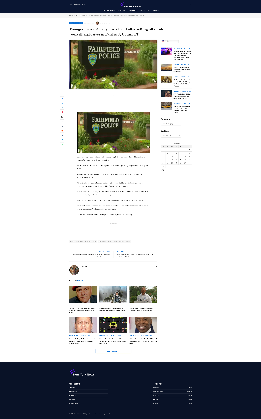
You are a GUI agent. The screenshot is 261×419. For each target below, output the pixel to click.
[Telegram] (62, 140)
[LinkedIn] (62, 108)
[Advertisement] (113, 101)
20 (176, 160)
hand (94, 241)
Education (144, 10)
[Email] (62, 117)
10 (163, 156)
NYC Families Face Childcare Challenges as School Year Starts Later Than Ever (182, 96)
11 (167, 156)
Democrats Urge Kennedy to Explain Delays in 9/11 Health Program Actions (112, 309)
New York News (108, 10)
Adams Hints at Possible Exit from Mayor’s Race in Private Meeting (141, 309)
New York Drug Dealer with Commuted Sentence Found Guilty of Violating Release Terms (83, 341)
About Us (72, 388)
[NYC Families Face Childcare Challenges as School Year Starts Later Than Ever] (166, 93)
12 (172, 156)
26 (172, 163)
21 (180, 160)
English (167, 41)
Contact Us (72, 395)
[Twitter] (62, 103)
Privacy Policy (73, 403)
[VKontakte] (62, 135)
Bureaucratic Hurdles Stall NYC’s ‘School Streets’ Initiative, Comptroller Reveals (182, 109)
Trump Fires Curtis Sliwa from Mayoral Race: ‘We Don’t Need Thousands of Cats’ (82, 310)
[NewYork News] (130, 4)
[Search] (191, 4)
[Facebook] (62, 98)
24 (163, 163)
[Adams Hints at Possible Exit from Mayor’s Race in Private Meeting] (143, 294)
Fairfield (88, 241)
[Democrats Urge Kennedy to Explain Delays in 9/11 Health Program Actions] (113, 294)
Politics (121, 10)
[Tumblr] (62, 126)
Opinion (156, 10)
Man (115, 241)
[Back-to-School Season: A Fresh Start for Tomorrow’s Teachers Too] (166, 67)
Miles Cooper (106, 23)
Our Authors (73, 391)
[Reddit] (62, 131)
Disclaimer (72, 399)
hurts (110, 241)
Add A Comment (113, 351)
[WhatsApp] (62, 144)
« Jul (162, 170)
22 (185, 160)
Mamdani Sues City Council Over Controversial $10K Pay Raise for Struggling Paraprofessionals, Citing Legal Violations (182, 55)
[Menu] (71, 4)
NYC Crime (133, 10)
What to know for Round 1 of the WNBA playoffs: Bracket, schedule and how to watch (112, 341)
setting (121, 241)
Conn (72, 241)
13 (176, 156)
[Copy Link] (62, 121)
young (128, 241)
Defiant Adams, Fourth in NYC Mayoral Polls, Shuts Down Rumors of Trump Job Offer (143, 341)
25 (167, 163)
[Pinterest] (62, 112)
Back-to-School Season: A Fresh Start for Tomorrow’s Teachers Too (182, 70)
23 (189, 160)
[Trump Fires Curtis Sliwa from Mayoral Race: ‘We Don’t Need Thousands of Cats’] (83, 294)
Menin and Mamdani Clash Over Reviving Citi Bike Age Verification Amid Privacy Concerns (182, 83)
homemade (102, 241)
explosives (79, 241)
